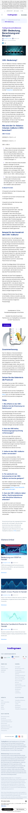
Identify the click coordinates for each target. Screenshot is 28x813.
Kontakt (17, 10)
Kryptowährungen (10, 489)
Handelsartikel (18, 684)
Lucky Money (18, 692)
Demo (4, 394)
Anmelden (24, 15)
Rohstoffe (21, 487)
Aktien (12, 487)
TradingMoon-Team (7, 38)
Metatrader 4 (18, 705)
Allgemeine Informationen (6, 726)
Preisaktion (9, 90)
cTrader (16, 703)
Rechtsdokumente (5, 728)
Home (3, 19)
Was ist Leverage (18, 680)
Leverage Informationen (20, 675)
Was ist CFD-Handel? (19, 677)
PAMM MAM (3, 670)
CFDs (15, 530)
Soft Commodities (5, 702)
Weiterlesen (4, 572)
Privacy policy (4, 730)
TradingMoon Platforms (20, 700)
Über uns (3, 666)
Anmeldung (7, 325)
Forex (16, 487)
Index (2, 700)
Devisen (3, 709)
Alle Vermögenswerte (19, 668)
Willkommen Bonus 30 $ (20, 685)
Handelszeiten (18, 670)
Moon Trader (17, 702)
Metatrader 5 (18, 707)
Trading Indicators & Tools (14, 19)
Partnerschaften (4, 668)
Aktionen (17, 682)
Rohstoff (3, 703)
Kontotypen (17, 666)
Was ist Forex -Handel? (20, 678)
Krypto (2, 705)
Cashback (17, 691)
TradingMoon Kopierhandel (21, 709)
